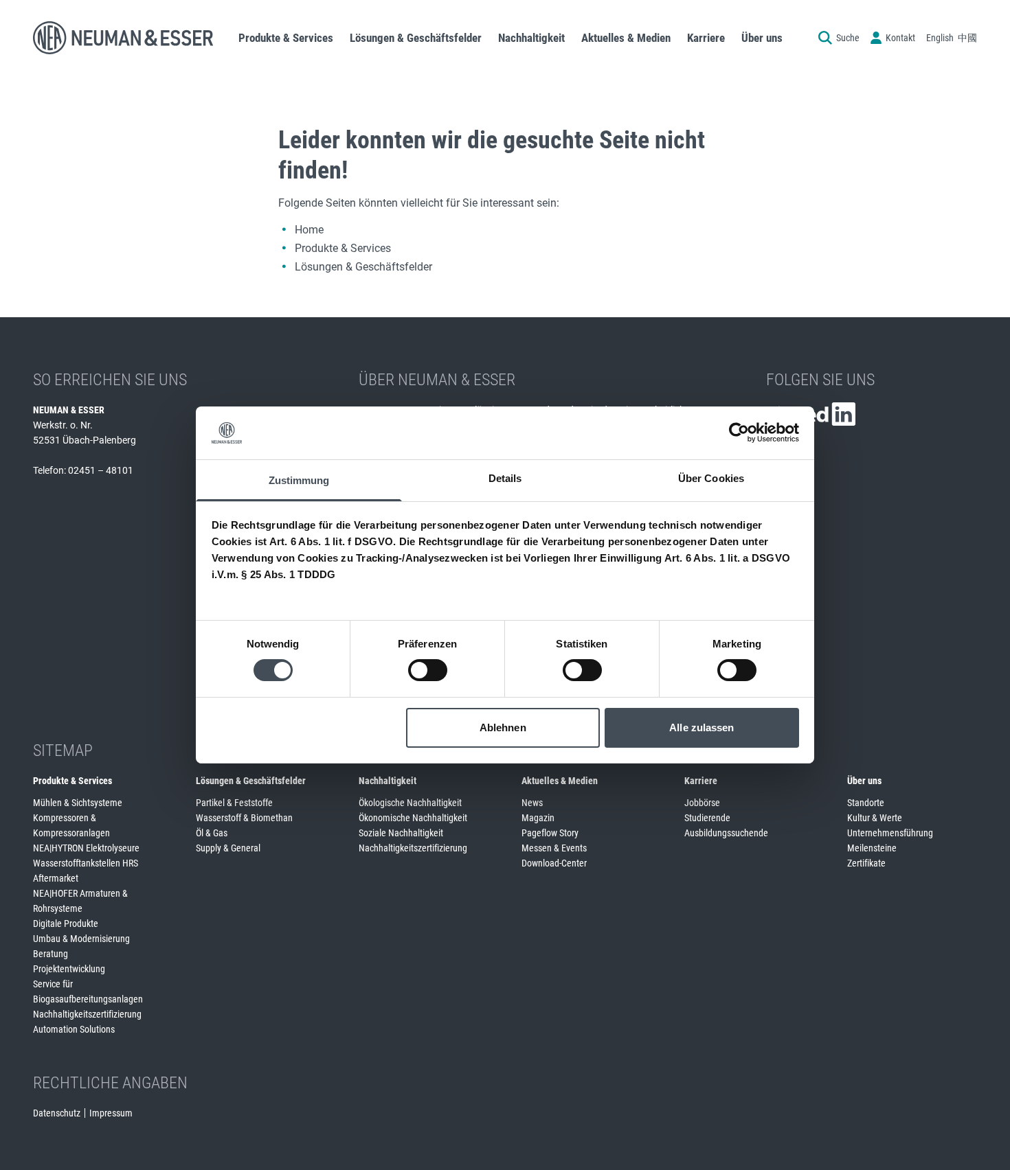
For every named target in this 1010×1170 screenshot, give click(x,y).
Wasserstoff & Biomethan (244, 817)
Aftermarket (55, 878)
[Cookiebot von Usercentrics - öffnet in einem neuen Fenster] (739, 432)
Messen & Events (554, 847)
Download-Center (554, 863)
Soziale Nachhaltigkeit (401, 832)
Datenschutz (56, 1113)
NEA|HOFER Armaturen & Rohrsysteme (80, 901)
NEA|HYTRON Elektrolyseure (86, 847)
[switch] (427, 670)
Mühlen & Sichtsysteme (77, 802)
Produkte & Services (343, 248)
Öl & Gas (211, 832)
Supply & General (228, 847)
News (532, 802)
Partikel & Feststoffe (234, 802)
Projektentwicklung (69, 968)
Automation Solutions (74, 1029)
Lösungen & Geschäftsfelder (363, 266)
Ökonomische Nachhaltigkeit (413, 817)
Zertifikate (866, 863)
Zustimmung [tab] (299, 480)
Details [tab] (505, 478)
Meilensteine (872, 847)
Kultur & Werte (874, 817)
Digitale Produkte (65, 923)
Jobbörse (702, 802)
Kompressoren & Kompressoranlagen (71, 825)
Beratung (50, 953)
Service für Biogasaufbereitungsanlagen (88, 991)
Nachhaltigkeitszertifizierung (87, 1014)
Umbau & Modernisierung (81, 938)
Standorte (865, 802)
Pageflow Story (550, 832)
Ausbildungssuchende (726, 832)
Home (309, 229)
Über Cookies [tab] (711, 478)
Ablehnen (503, 727)
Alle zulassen (701, 727)
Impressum (111, 1113)
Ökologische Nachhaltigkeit (410, 802)
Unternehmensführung (890, 832)
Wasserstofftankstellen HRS (85, 863)
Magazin (537, 817)
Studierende (707, 817)
